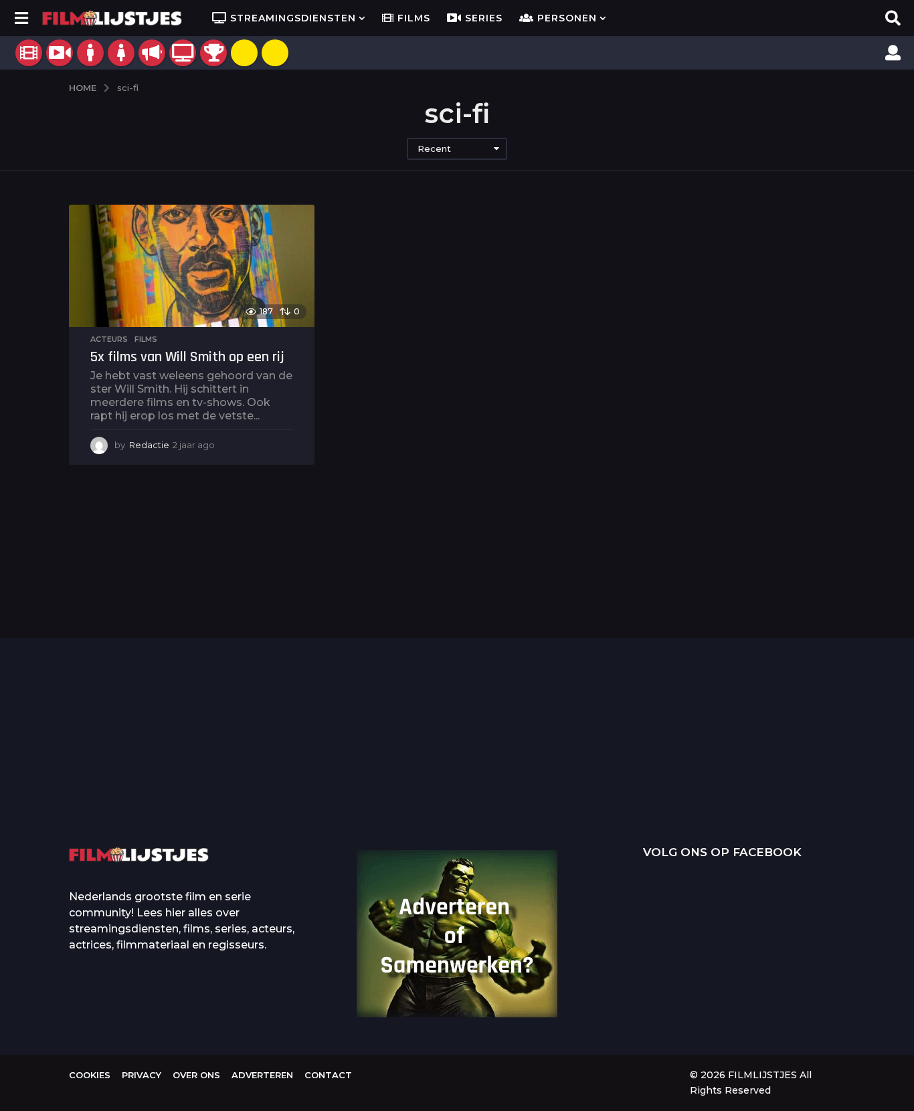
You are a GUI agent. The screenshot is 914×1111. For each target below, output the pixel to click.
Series (483, 18)
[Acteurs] (90, 52)
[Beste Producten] (213, 52)
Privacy (141, 1075)
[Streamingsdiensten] (182, 52)
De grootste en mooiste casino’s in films (270, 787)
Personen (567, 18)
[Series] (59, 52)
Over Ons (196, 1075)
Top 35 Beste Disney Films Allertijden (403, 766)
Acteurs (109, 339)
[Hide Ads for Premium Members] (275, 52)
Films (413, 18)
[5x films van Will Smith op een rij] (191, 266)
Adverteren (262, 1075)
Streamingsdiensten (293, 18)
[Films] (28, 52)
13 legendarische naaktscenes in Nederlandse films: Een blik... (537, 798)
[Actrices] (121, 52)
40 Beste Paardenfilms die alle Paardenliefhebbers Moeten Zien (805, 763)
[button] (21, 18)
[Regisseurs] (152, 52)
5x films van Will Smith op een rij (187, 357)
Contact (328, 1075)
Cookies (89, 1075)
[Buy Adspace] (244, 52)
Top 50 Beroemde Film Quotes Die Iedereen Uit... (136, 767)
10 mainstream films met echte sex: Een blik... (671, 787)
